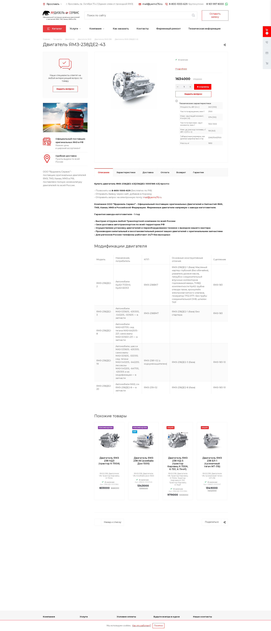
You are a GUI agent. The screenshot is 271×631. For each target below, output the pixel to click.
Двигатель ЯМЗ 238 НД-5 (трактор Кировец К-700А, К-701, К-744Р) (177, 464)
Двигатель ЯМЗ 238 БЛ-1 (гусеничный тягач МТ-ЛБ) (212, 462)
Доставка (148, 172)
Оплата (165, 172)
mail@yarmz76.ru (152, 4)
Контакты (142, 28)
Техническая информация (204, 28)
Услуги (74, 28)
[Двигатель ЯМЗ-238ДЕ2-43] (134, 86)
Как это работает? (141, 625)
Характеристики (126, 172)
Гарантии (198, 172)
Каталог (57, 28)
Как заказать (121, 28)
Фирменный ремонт (168, 28)
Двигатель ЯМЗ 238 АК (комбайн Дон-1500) (143, 461)
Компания (95, 28)
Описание (103, 172)
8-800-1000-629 (178, 4)
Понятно (158, 625)
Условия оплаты (126, 616)
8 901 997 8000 (215, 4)
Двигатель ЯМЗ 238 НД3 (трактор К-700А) (109, 461)
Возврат (181, 172)
